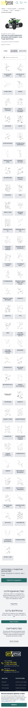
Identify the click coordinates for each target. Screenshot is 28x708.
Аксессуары (5, 688)
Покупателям (20, 678)
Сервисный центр (20, 688)
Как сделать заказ (20, 685)
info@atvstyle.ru (10, 670)
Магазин (5, 678)
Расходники (5, 685)
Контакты (18, 691)
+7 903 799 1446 (10, 662)
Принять (14, 704)
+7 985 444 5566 (10, 664)
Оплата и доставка (21, 682)
